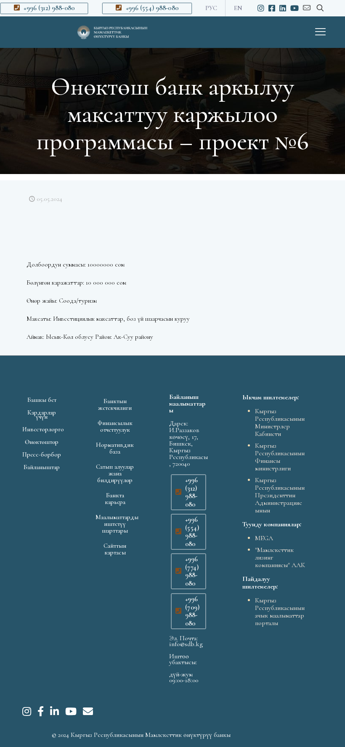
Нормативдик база (115, 448)
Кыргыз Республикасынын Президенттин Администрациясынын (280, 495)
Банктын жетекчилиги (115, 404)
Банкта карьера (115, 498)
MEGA (264, 538)
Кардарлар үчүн (41, 414)
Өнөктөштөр (41, 442)
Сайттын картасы (115, 549)
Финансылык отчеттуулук (115, 426)
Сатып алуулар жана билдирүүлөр (115, 473)
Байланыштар (42, 467)
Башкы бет (41, 400)
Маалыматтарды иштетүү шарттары (115, 523)
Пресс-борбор (41, 454)
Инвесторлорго (41, 429)
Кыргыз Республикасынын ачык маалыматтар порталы (280, 611)
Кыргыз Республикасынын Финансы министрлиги (280, 456)
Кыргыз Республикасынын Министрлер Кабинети (280, 422)
